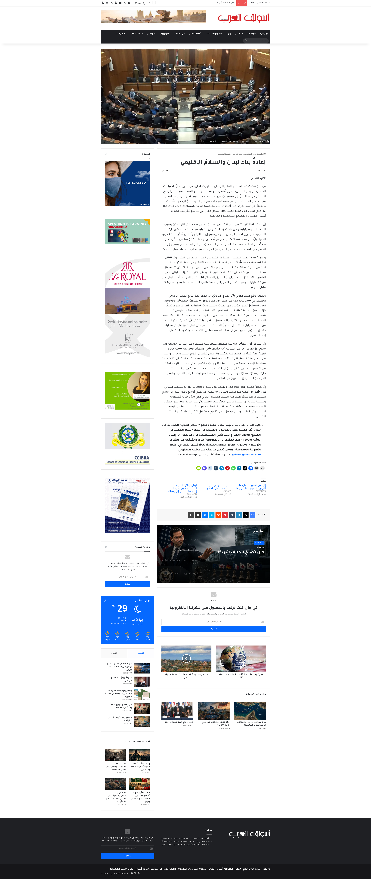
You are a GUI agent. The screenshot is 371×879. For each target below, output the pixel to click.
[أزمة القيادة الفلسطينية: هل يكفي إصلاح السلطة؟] (115, 755)
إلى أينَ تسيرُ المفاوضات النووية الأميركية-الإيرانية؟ (251, 487)
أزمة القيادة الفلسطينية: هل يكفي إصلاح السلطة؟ (116, 767)
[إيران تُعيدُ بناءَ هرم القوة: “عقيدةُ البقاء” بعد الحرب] (139, 755)
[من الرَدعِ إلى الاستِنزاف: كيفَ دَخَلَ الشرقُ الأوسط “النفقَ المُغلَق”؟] (115, 784)
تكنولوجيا (165, 34)
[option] (213, 554)
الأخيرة (114, 653)
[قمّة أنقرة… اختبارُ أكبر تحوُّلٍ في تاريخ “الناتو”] (214, 711)
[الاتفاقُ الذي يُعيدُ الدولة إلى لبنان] (177, 711)
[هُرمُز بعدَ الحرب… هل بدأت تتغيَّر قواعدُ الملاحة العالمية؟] (250, 711)
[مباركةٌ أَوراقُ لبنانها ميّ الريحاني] (142, 682)
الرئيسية (264, 34)
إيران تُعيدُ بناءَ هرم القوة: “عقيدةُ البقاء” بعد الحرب (216, 3)
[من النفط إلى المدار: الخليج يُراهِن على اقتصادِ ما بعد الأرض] (142, 668)
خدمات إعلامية (136, 34)
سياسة (252, 34)
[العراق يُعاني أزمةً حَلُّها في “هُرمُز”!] (142, 721)
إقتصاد (240, 34)
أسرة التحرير (115, 874)
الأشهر (141, 653)
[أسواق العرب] (243, 18)
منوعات (152, 34)
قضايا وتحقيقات (214, 34)
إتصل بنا (104, 874)
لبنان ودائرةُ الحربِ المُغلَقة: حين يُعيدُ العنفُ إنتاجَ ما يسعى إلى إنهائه (182, 488)
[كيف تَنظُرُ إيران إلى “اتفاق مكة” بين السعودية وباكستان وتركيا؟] (139, 784)
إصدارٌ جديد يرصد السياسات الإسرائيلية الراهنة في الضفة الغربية (118, 694)
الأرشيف (121, 34)
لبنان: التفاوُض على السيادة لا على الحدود (218, 487)
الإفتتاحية (248, 154)
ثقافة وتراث (195, 34)
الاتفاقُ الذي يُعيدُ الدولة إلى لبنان (178, 723)
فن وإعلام (180, 34)
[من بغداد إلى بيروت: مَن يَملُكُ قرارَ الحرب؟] (142, 708)
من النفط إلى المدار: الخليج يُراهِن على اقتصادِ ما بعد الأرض (119, 667)
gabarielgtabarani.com (246, 454)
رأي (229, 34)
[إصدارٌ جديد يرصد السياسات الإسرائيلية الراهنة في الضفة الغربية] (142, 694)
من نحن (124, 874)
